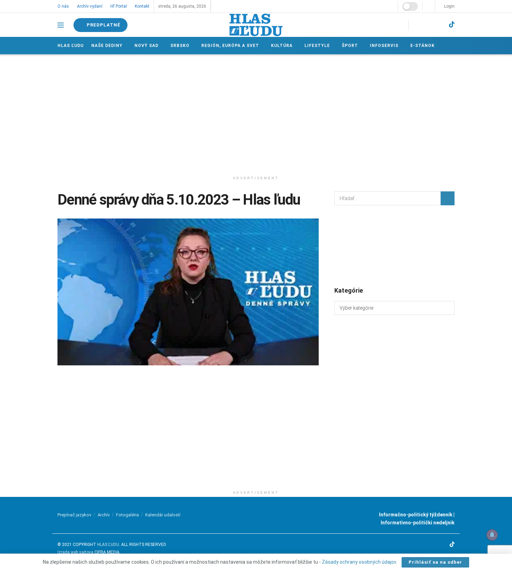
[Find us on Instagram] (427, 25)
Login (449, 6)
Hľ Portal (118, 6)
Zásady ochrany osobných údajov (359, 562)
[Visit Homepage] (256, 25)
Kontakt (142, 6)
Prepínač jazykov (74, 514)
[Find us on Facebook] (415, 25)
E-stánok (422, 45)
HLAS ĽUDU (108, 544)
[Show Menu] (60, 25)
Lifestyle (317, 45)
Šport (350, 45)
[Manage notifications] (492, 534)
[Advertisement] (256, 113)
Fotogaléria (127, 514)
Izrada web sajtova (75, 552)
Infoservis (384, 45)
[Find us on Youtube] (439, 25)
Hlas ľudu (70, 45)
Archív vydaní (89, 6)
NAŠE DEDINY (107, 45)
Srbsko (179, 45)
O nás (63, 6)
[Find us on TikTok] (452, 25)
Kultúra (282, 45)
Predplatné (103, 24)
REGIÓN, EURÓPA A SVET (230, 45)
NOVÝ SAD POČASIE (394, 245)
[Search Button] (448, 198)
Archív (104, 514)
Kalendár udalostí (162, 514)
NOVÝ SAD (146, 45)
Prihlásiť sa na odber (435, 562)
